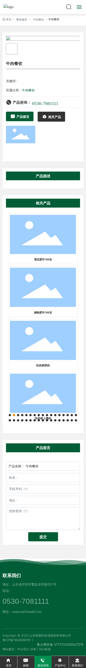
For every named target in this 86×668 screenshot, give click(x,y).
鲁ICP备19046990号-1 (18, 640)
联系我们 (12, 575)
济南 (33, 649)
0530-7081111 (45, 103)
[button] (10, 415)
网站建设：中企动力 (16, 649)
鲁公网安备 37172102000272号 (60, 644)
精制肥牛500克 (43, 312)
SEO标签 (45, 649)
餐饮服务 (21, 19)
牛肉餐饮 (38, 19)
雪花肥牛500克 (43, 259)
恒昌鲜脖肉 (43, 365)
